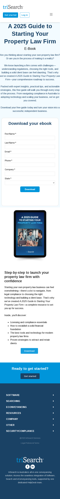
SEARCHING (13, 401)
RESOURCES (13, 413)
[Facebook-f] (27, 467)
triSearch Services (33, 438)
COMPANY (12, 419)
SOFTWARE (13, 395)
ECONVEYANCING (16, 407)
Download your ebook (30, 123)
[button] (30, 395)
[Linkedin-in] (32, 467)
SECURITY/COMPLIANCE (20, 431)
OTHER (10, 425)
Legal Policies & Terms (30, 443)
